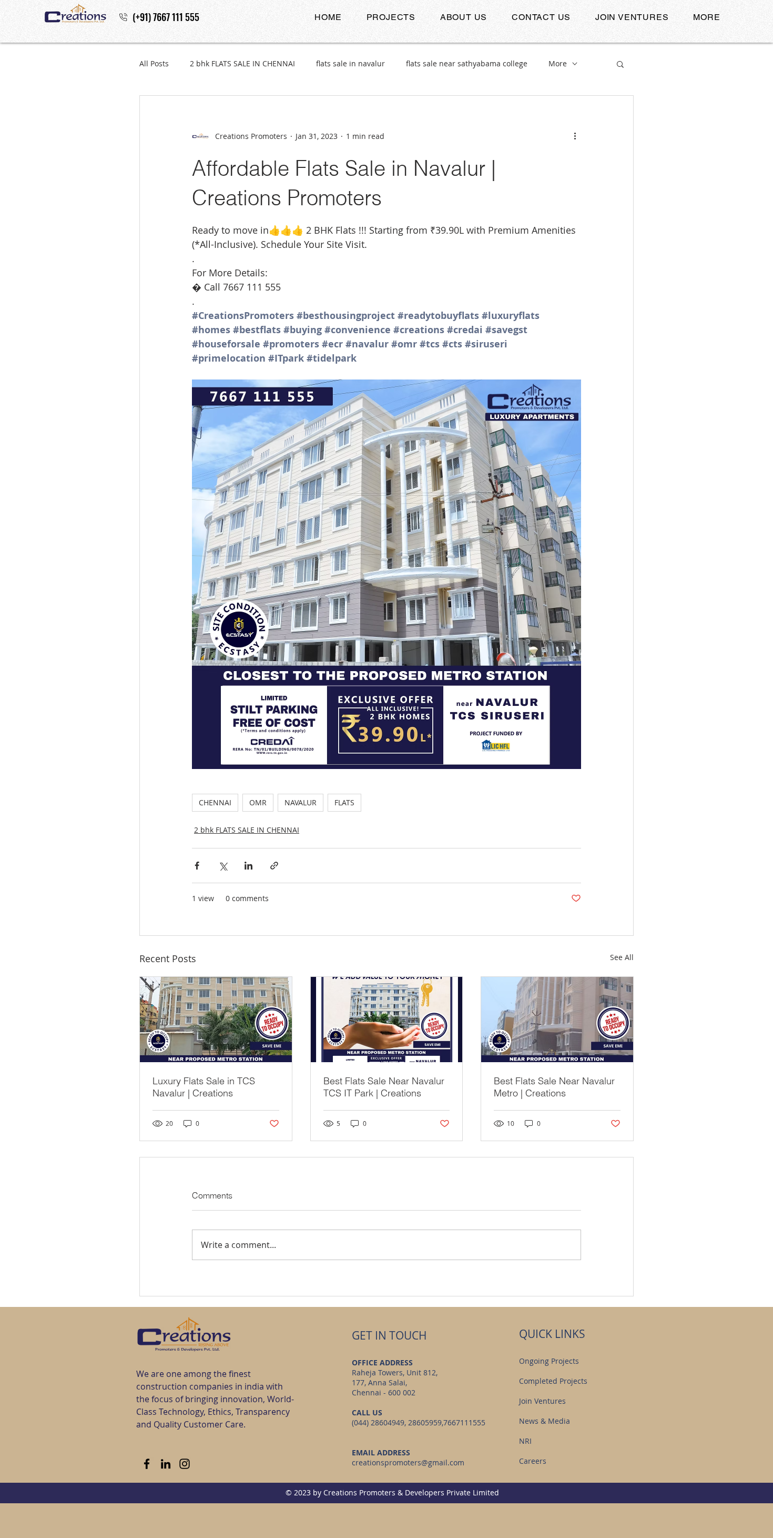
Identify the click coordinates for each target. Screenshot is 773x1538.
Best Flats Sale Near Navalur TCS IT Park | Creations (383, 1087)
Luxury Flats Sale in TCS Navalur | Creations (203, 1087)
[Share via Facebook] (197, 866)
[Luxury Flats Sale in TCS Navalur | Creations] (216, 1019)
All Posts (154, 63)
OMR (258, 802)
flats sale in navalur (350, 63)
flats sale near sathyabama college (466, 63)
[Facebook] (147, 1464)
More (557, 63)
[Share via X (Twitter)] (223, 866)
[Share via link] (274, 866)
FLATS (344, 802)
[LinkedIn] (165, 1464)
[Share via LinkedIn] (248, 866)
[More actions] (574, 135)
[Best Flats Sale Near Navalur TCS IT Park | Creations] (387, 1019)
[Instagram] (184, 1464)
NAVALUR (300, 802)
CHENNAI (215, 802)
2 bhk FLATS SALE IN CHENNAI (242, 63)
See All (622, 957)
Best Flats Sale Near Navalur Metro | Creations (554, 1087)
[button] (390, 17)
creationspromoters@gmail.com (408, 1462)
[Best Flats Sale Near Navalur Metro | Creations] (557, 1019)
